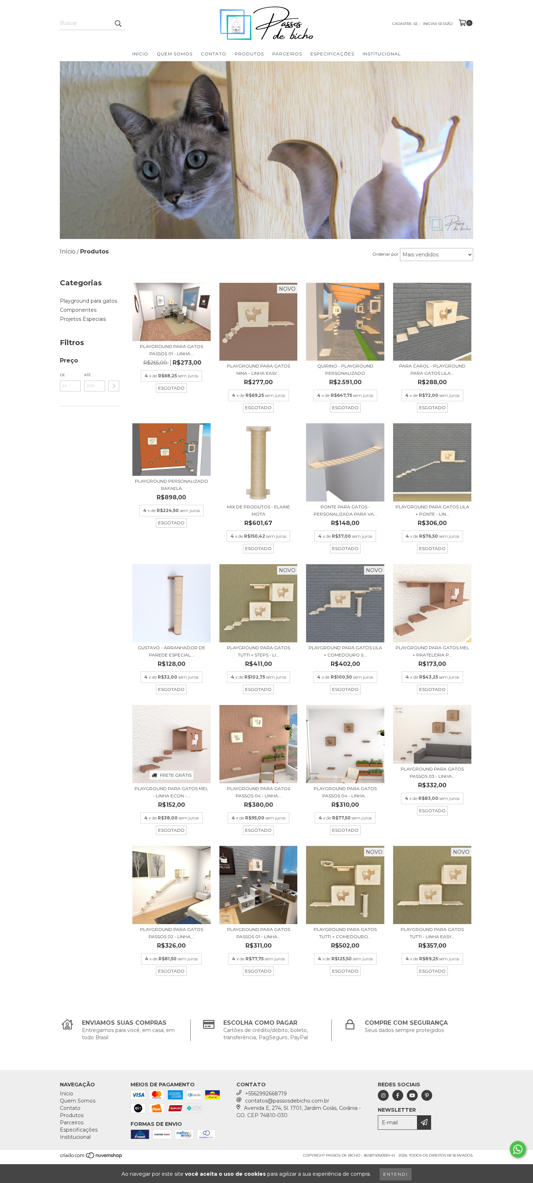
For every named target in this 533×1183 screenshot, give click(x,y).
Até (87, 375)
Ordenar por (385, 254)
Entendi (395, 1174)
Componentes (78, 310)
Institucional (382, 53)
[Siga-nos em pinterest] (426, 1095)
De (62, 375)
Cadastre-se (405, 23)
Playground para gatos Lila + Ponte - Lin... (432, 510)
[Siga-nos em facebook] (397, 1095)
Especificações (332, 53)
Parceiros (287, 53)
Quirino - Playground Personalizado (345, 369)
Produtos (249, 53)
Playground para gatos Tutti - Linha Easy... (432, 933)
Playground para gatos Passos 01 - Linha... (171, 350)
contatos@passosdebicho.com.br (287, 1101)
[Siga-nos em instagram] (383, 1095)
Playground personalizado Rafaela (171, 484)
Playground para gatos (88, 301)
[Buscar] (118, 23)
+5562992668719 (266, 1093)
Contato (213, 53)
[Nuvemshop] (91, 1157)
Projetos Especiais (83, 319)
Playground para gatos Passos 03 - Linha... (432, 772)
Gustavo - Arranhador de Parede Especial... (171, 651)
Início (140, 53)
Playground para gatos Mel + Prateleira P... (432, 651)
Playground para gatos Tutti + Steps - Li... (258, 651)
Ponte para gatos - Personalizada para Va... (345, 510)
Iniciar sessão (438, 23)
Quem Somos (175, 53)
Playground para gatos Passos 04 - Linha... (258, 792)
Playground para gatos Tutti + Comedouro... (345, 933)
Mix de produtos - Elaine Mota (258, 510)
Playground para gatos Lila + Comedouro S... (345, 651)
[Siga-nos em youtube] (412, 1095)
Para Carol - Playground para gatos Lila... (432, 369)
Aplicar (113, 386)
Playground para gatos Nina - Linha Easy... (258, 369)
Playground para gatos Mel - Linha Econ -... (171, 792)
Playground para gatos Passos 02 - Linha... (171, 933)
